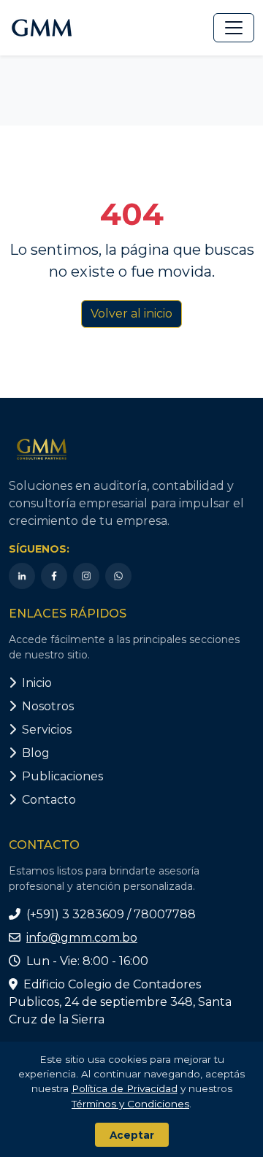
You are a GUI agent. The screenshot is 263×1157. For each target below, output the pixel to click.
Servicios (47, 730)
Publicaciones (62, 776)
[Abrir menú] (233, 27)
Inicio (37, 683)
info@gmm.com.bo (81, 938)
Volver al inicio (131, 313)
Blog (36, 753)
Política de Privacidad (125, 1088)
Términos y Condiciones (130, 1104)
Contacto (49, 800)
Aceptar (132, 1135)
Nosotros (48, 706)
